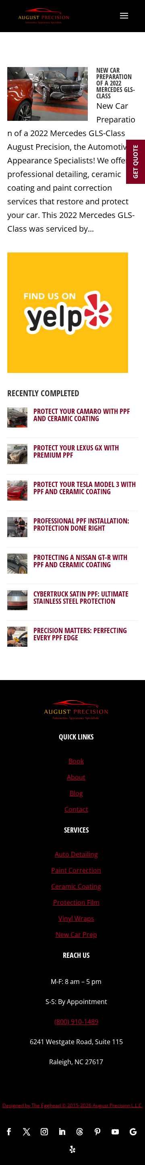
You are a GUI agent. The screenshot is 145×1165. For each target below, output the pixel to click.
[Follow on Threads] (79, 1131)
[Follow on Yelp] (72, 1149)
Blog (76, 793)
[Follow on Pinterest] (97, 1131)
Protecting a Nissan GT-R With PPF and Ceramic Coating (80, 560)
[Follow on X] (26, 1131)
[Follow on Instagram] (44, 1131)
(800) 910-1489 (76, 1021)
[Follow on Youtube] (115, 1131)
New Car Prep (76, 934)
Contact (76, 809)
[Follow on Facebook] (9, 1131)
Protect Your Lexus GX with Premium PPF (76, 451)
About (76, 777)
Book (76, 761)
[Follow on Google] (133, 1131)
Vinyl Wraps (76, 918)
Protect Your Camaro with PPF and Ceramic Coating (81, 414)
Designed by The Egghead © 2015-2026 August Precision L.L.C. (72, 1105)
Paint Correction (76, 870)
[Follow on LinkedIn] (62, 1131)
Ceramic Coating (76, 886)
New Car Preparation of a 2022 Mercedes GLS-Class (115, 83)
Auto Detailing (76, 854)
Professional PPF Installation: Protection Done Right (81, 524)
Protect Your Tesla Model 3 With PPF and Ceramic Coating (84, 487)
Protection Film (76, 902)
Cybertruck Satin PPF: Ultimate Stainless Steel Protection (80, 597)
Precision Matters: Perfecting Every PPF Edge (80, 633)
